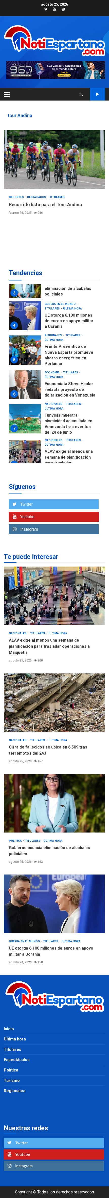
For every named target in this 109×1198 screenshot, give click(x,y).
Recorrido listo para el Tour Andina (54, 159)
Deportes (17, 197)
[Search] (81, 94)
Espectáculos (17, 1059)
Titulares (57, 197)
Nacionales (54, 404)
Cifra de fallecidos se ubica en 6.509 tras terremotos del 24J (54, 702)
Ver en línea (97, 94)
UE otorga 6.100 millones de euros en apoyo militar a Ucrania (25, 315)
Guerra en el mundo (60, 304)
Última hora (72, 308)
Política (16, 840)
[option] (54, 285)
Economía (52, 372)
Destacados (37, 197)
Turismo (12, 1080)
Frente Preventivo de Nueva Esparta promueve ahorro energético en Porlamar (25, 350)
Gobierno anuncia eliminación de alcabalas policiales (68, 288)
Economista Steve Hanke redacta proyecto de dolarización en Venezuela (25, 384)
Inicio (9, 1028)
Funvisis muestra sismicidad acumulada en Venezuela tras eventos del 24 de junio (25, 418)
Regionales (54, 335)
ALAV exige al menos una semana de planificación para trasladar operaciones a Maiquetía (25, 455)
